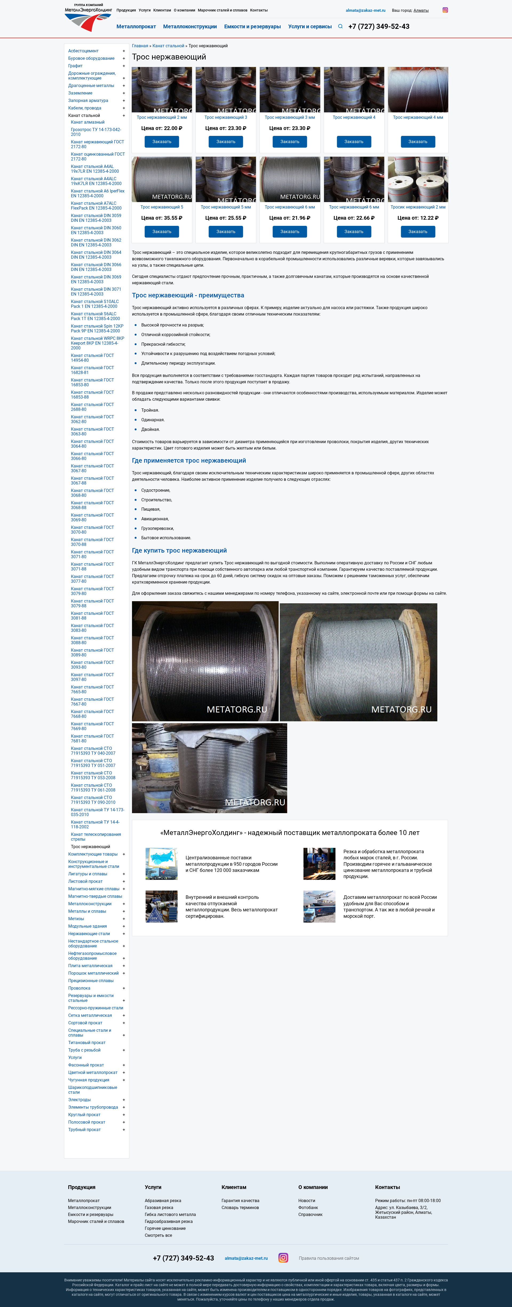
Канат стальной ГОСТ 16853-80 (92, 382)
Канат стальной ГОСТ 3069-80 (92, 517)
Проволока (79, 988)
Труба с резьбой (84, 1050)
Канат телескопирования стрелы (96, 837)
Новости (306, 1200)
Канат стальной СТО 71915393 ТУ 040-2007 (93, 751)
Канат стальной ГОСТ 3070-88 (92, 542)
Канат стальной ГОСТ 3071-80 (92, 554)
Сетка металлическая (90, 1015)
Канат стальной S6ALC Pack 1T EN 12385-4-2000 (95, 316)
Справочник (310, 1214)
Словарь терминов (240, 1207)
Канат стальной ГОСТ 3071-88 (92, 567)
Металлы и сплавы (87, 911)
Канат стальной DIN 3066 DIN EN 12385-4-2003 (96, 267)
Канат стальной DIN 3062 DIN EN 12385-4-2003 (96, 242)
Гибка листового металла (170, 1214)
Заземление (80, 93)
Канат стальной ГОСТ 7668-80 (92, 714)
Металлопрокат (136, 26)
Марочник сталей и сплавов (222, 10)
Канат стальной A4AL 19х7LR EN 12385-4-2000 (95, 169)
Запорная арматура (88, 100)
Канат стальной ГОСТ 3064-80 (92, 444)
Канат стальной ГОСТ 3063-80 (92, 431)
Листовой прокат (85, 881)
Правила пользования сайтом (329, 1258)
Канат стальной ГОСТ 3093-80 (92, 665)
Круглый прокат (84, 1114)
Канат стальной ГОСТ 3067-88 (92, 481)
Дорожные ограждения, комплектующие (92, 76)
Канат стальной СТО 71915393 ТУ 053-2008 (93, 775)
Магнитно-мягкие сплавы (93, 888)
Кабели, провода (84, 108)
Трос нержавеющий (90, 846)
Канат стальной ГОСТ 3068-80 (92, 493)
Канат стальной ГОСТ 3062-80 (92, 419)
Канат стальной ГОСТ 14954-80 (92, 358)
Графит (75, 65)
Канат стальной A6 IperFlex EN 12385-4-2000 (98, 193)
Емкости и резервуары (252, 26)
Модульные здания (87, 926)
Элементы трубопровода (93, 1107)
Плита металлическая (90, 965)
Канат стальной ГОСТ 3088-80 (92, 640)
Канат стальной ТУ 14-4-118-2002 (95, 824)
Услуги (75, 1057)
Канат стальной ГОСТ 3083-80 (92, 628)
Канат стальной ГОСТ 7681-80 (92, 738)
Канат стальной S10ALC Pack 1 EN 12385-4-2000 (95, 304)
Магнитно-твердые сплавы (95, 896)
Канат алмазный (88, 122)
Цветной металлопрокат (93, 1072)
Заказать (162, 141)
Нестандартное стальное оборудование (93, 943)
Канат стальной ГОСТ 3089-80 (92, 653)
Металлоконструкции (89, 903)
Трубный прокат (84, 1129)
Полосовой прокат (86, 1122)
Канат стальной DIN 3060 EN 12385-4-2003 (96, 230)
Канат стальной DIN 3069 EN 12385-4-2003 (96, 279)
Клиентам (162, 10)
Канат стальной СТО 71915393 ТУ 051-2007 (93, 763)
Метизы (76, 918)
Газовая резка (159, 1207)
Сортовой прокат (85, 1022)
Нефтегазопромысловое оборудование (92, 956)
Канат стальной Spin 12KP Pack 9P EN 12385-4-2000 (97, 328)
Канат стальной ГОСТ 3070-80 (92, 530)
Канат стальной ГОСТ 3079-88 (92, 603)
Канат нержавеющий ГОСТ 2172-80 (97, 144)
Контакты (259, 10)
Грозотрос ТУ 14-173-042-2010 (96, 132)
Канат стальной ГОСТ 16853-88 (92, 395)
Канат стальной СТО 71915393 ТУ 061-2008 (93, 788)
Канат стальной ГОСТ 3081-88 (92, 616)
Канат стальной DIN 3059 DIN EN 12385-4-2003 (96, 218)
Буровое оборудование (91, 58)
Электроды (79, 1099)
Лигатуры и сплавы (87, 873)
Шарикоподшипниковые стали (92, 1090)
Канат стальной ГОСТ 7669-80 (92, 726)
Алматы (421, 10)
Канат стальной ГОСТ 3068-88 (92, 505)
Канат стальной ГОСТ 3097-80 (92, 677)
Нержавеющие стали (89, 933)
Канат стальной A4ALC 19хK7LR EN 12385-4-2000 (96, 181)
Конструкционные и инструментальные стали (93, 864)
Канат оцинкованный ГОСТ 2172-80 (98, 157)
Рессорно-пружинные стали (95, 1007)
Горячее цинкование (165, 1228)
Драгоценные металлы (91, 85)
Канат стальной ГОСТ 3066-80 (92, 456)
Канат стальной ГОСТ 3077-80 (92, 579)
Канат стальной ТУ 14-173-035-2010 (97, 812)
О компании (184, 10)
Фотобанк (308, 1207)
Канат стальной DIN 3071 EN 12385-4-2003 (96, 292)
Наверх (469, 1171)
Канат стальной (168, 45)
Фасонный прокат (86, 1065)
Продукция (126, 10)
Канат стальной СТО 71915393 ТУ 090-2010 (93, 800)
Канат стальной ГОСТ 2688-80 (92, 407)
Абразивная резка (163, 1200)
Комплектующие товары (93, 854)
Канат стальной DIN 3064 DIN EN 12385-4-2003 (96, 255)
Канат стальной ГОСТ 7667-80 (92, 702)
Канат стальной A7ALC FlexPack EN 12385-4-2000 (96, 206)
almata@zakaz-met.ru (365, 10)
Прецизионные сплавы (91, 980)
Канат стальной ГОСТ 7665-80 (92, 689)
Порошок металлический (93, 973)
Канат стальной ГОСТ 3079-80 (92, 591)
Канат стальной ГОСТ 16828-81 (92, 370)
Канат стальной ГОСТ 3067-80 (92, 468)
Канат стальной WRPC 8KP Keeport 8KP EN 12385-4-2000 (97, 343)
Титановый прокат (87, 1042)
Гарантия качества (240, 1200)
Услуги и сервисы (310, 26)
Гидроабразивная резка (169, 1221)
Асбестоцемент (83, 50)
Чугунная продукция (88, 1079)
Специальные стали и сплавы (89, 1033)
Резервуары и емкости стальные (91, 998)
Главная (140, 45)
